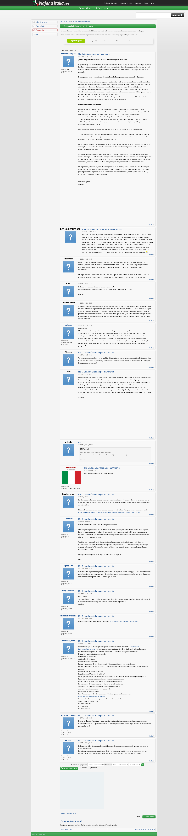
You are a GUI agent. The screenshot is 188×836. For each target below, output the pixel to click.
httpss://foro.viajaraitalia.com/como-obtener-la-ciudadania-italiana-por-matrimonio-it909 (109, 512)
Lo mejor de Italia (126, 3)
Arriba (151, 225)
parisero (68, 740)
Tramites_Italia (68, 641)
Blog (152, 3)
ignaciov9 (68, 566)
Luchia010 (68, 519)
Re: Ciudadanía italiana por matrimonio (96, 352)
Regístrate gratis (76, 41)
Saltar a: (139, 816)
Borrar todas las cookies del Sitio (145, 829)
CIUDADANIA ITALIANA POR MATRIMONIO (102, 229)
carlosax (68, 325)
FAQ (36, 34)
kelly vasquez (68, 591)
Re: (79, 442)
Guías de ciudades (110, 3)
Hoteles (138, 3)
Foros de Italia (40, 26)
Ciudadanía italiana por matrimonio (78, 26)
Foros (146, 3)
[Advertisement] (45, 75)
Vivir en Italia (40, 30)
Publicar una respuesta (70, 768)
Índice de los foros (41, 22)
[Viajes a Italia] (51, 6)
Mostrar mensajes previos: (79, 765)
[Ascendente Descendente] (136, 765)
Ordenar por (108, 765)
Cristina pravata (68, 715)
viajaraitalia (71, 467)
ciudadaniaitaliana (68, 616)
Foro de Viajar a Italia (38, 834)
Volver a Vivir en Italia (68, 813)
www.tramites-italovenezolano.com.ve (91, 696)
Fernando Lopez (68, 54)
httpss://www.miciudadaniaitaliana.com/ (124, 621)
